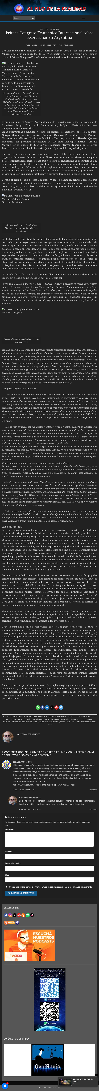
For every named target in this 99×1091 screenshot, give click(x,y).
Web (7, 875)
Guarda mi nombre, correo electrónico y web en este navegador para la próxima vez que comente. (50, 887)
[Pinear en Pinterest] (56, 707)
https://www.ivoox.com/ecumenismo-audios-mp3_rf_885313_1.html (44, 785)
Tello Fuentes (76, 722)
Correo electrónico (13, 863)
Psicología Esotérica (40, 722)
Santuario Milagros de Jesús (59, 722)
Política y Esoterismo (73, 719)
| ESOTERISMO (54, 29)
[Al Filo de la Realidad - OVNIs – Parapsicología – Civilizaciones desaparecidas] (49, 9)
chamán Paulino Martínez (64, 716)
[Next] (90, 1060)
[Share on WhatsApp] (38, 707)
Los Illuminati (31, 719)
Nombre (9, 852)
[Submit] (32, 18)
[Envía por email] (52, 707)
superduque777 (20, 762)
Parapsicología (59, 719)
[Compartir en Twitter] (47, 707)
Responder (93, 790)
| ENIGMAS (44, 29)
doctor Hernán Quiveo (82, 716)
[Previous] (9, 1060)
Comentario (10, 829)
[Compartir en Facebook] (42, 707)
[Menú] (83, 18)
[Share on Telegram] (61, 707)
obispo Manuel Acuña (44, 719)
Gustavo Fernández (64, 45)
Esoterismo (20, 719)
